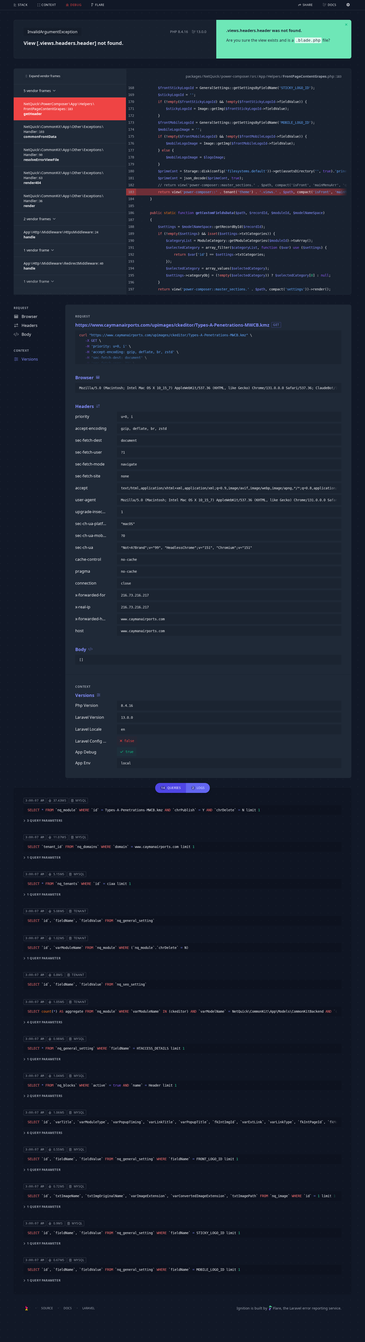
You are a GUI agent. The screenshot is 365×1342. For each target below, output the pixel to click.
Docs (68, 1308)
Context (21, 350)
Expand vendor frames (44, 76)
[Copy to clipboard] (335, 335)
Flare (277, 1308)
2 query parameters (45, 1096)
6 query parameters (45, 1133)
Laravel (88, 1308)
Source (47, 1308)
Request (21, 308)
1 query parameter (44, 858)
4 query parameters (45, 1022)
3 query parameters (45, 821)
